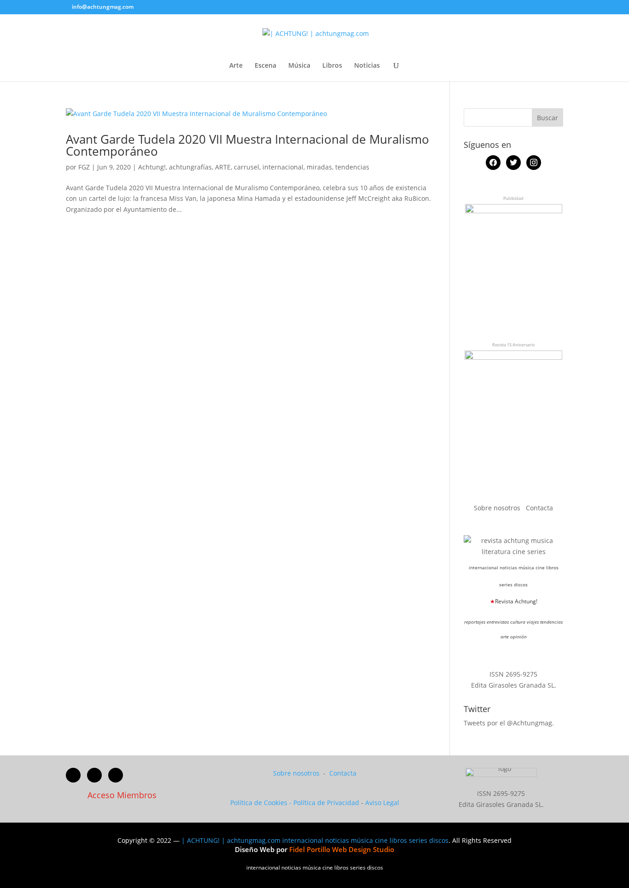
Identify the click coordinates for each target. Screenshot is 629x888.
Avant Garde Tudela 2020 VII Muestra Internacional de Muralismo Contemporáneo (247, 145)
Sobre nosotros (498, 507)
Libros (332, 66)
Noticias (367, 66)
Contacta (539, 507)
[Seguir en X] (94, 775)
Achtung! (152, 167)
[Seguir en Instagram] (115, 775)
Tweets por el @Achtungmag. (509, 723)
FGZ (84, 167)
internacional (282, 167)
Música (299, 66)
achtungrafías (190, 167)
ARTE (223, 167)
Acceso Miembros (122, 794)
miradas (319, 167)
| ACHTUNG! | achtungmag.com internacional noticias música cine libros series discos (314, 840)
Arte (236, 66)
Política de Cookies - (261, 802)
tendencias (352, 167)
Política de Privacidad (326, 802)
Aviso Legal (382, 802)
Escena (265, 66)
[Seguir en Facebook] (73, 775)
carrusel (246, 167)
